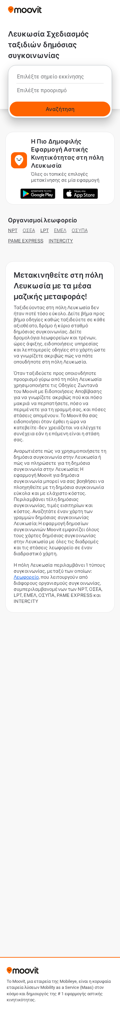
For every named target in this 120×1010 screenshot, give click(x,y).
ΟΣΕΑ (29, 230)
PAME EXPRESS (25, 240)
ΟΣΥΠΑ (80, 230)
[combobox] (60, 78)
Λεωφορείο (26, 577)
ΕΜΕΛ (60, 230)
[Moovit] (25, 10)
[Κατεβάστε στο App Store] (80, 193)
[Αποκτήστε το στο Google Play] (37, 193)
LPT (44, 230)
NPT (12, 230)
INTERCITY (61, 240)
